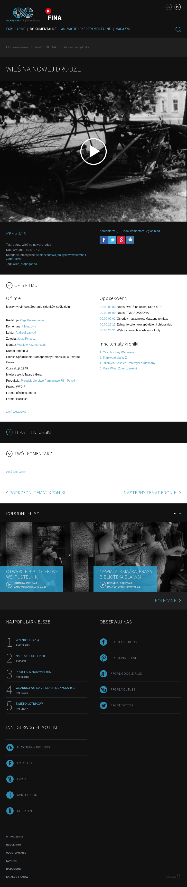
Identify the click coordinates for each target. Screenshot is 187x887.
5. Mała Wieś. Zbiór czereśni (118, 368)
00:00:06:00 (108, 313)
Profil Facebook (124, 642)
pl (177, 7)
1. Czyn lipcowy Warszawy (117, 352)
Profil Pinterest (123, 657)
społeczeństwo (46, 255)
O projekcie (14, 836)
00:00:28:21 (108, 330)
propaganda (29, 264)
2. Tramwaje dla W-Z (113, 357)
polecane (165, 600)
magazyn (123, 29)
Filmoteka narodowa (33, 747)
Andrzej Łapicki (26, 332)
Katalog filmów (17, 877)
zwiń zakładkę (16, 411)
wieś (16, 264)
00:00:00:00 (108, 307)
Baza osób (13, 868)
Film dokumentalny (17, 47)
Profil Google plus (126, 673)
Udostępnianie (16, 852)
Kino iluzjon (27, 795)
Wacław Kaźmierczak (31, 345)
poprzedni (37, 492)
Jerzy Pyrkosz (26, 338)
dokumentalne (43, 29)
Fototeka (24, 763)
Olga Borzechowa (32, 320)
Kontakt (12, 860)
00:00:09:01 (108, 318)
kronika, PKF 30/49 (46, 47)
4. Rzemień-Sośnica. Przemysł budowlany (127, 363)
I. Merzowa (29, 326)
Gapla (21, 779)
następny (151, 492)
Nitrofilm (24, 810)
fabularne (15, 29)
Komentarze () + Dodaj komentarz (122, 231)
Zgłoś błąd (153, 231)
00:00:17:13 (108, 324)
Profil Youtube (123, 689)
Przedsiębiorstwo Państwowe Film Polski (48, 380)
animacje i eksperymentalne (86, 29)
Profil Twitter (122, 705)
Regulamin (13, 844)
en (168, 7)
